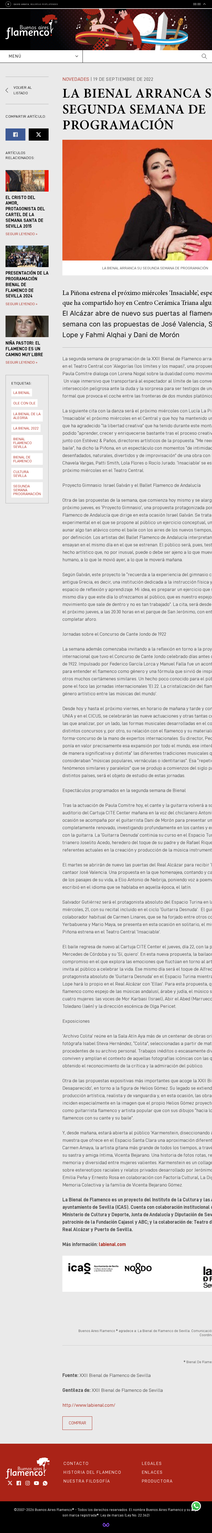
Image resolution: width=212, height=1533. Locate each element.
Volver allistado (23, 90)
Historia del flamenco (92, 1472)
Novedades (75, 79)
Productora (157, 1481)
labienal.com (112, 1244)
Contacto (76, 1463)
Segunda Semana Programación (27, 490)
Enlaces (152, 1472)
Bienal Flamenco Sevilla (22, 443)
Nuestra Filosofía (86, 1481)
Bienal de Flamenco (22, 459)
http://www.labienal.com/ (88, 1405)
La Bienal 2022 (26, 428)
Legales (152, 1463)
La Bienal (21, 392)
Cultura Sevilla (21, 473)
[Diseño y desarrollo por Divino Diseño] (106, 1524)
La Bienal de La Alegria (27, 416)
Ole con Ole (24, 403)
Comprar (77, 1423)
